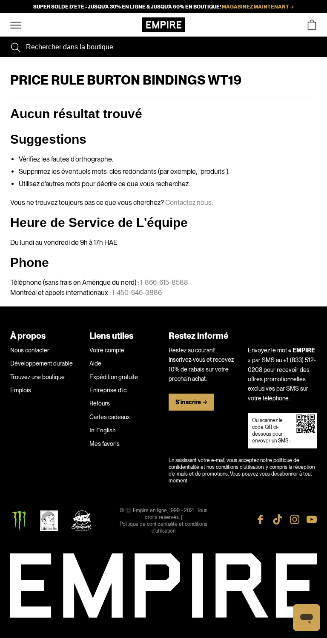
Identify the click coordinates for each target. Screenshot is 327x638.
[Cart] (312, 25)
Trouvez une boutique (37, 377)
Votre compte (106, 350)
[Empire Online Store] (163, 24)
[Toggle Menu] (15, 25)
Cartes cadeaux (109, 417)
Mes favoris (104, 443)
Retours (99, 403)
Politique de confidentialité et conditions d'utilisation (163, 527)
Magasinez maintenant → (258, 7)
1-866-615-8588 (164, 282)
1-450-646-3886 (137, 293)
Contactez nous (188, 202)
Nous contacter (29, 350)
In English (102, 430)
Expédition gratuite (113, 377)
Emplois (20, 390)
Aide (95, 363)
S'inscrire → (191, 402)
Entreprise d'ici (108, 390)
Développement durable (41, 363)
